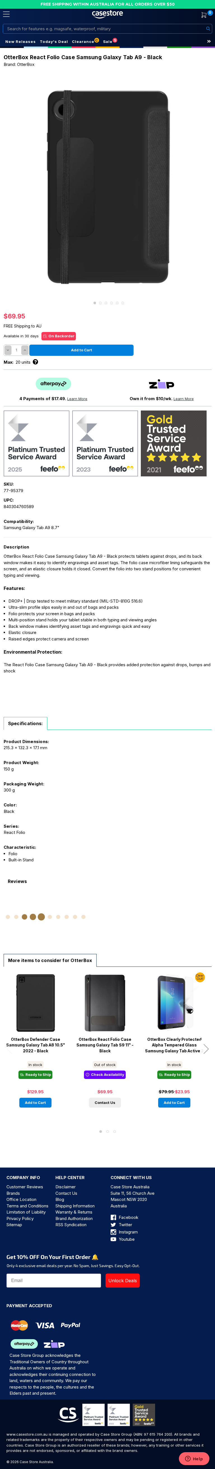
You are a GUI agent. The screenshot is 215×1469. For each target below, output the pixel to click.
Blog (59, 1199)
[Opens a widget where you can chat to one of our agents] (194, 1459)
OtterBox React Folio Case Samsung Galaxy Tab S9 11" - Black (105, 1045)
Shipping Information (75, 1206)
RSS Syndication (71, 1224)
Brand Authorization (74, 1218)
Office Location (21, 1199)
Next (206, 1048)
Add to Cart (35, 1102)
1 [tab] (95, 303)
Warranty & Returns (73, 1212)
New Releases (20, 41)
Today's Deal (54, 41)
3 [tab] (106, 303)
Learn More (77, 398)
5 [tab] (117, 303)
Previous (9, 1048)
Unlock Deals (122, 1280)
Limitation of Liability (26, 1212)
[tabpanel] (108, 187)
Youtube (126, 1239)
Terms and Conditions (27, 1206)
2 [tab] (100, 303)
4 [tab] (111, 303)
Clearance (83, 41)
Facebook (128, 1217)
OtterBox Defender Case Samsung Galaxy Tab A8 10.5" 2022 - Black (35, 1045)
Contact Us (105, 1102)
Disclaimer (65, 1186)
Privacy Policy (20, 1218)
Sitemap (14, 1224)
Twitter (125, 1224)
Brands (13, 1193)
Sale (108, 41)
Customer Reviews (24, 1186)
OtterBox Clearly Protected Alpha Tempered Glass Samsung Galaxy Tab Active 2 (174, 1045)
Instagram (128, 1232)
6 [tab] (122, 303)
